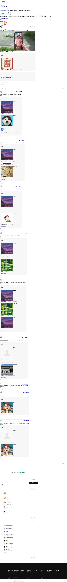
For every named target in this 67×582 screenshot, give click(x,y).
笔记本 (41, 571)
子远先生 (14, 101)
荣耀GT (28, 577)
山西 (12, 164)
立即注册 (5, 6)
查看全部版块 (33, 517)
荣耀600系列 (15, 571)
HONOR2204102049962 (7, 77)
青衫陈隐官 (2, 94)
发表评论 (34, 479)
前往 (34, 26)
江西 (12, 113)
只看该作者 (20, 91)
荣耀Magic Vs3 (9, 578)
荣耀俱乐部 (2, 30)
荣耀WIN (22, 571)
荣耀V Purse (28, 578)
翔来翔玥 (14, 347)
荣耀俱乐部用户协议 (17, 580)
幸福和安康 (15, 303)
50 (58, 463)
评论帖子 (33, 482)
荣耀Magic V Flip (10, 579)
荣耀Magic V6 (9, 571)
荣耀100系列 (15, 577)
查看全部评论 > (3, 179)
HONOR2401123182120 (7, 163)
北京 (22, 69)
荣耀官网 (3, 1)
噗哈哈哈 (14, 402)
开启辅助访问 (2, 5)
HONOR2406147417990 (4, 423)
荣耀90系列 (15, 579)
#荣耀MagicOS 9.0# (5, 13)
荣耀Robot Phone (29, 571)
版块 (3, 10)
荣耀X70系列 (29, 579)
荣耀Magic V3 (9, 577)
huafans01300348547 (3, 235)
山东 (13, 271)
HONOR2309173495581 (4, 385)
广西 (17, 132)
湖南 (13, 455)
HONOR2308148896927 (4, 282)
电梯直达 (30, 26)
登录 (2, 6)
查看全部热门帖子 (33, 557)
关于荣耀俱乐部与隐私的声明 (23, 580)
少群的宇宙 (15, 364)
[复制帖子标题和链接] (4, 18)
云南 (14, 224)
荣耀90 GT (15, 578)
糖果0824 (1, 142)
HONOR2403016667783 (4, 340)
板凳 (19, 140)
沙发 (16, 91)
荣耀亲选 (42, 578)
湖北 (13, 177)
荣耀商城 (3, 2)
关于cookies (28, 580)
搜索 (1, 21)
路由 (41, 577)
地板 (16, 186)
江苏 (14, 375)
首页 (10, 10)
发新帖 (63, 463)
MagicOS (5, 10)
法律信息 (30, 580)
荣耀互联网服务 (49, 571)
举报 (2, 84)
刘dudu (14, 115)
